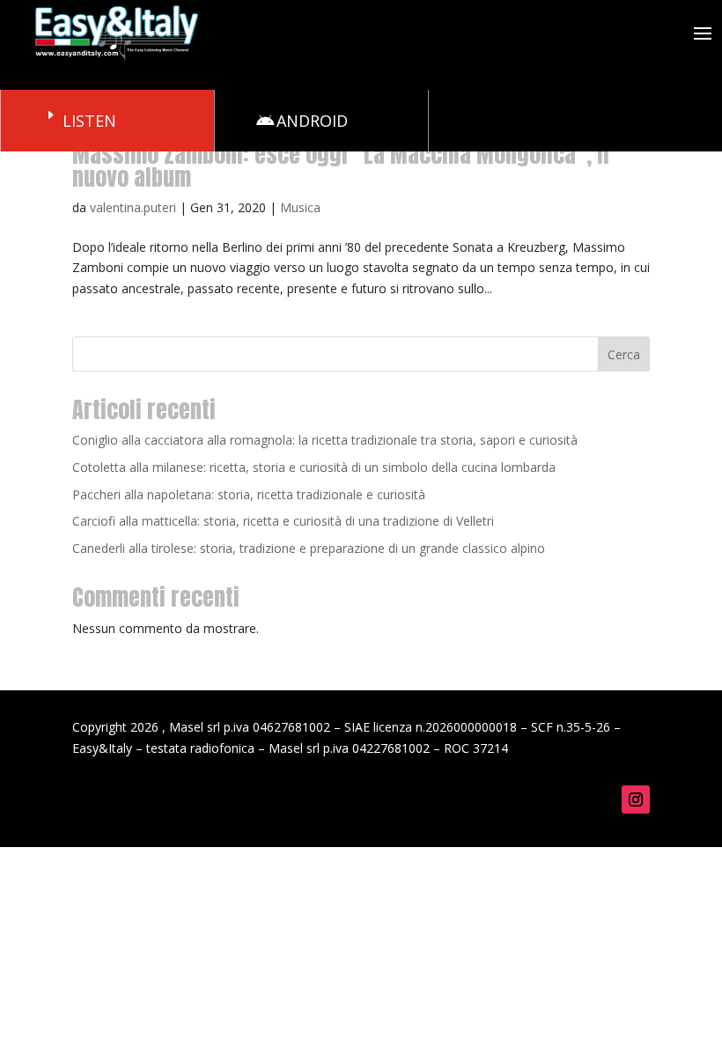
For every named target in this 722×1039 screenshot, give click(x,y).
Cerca (624, 354)
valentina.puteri (133, 207)
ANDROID (312, 120)
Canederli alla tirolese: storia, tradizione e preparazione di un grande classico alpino (308, 548)
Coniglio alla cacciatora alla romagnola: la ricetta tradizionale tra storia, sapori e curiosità (325, 439)
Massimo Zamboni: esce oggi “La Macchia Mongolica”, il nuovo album (340, 165)
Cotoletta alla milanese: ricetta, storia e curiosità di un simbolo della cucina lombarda (314, 467)
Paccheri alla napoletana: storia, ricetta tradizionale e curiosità (248, 494)
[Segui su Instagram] (636, 799)
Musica (300, 207)
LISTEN (89, 120)
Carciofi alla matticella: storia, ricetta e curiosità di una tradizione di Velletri (283, 520)
